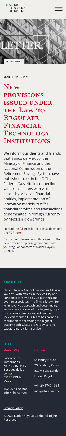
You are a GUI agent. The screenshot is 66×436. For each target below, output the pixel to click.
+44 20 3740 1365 (46, 385)
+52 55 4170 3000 (16, 389)
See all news (14, 61)
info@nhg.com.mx (16, 393)
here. (18, 233)
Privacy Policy (13, 408)
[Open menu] (58, 9)
